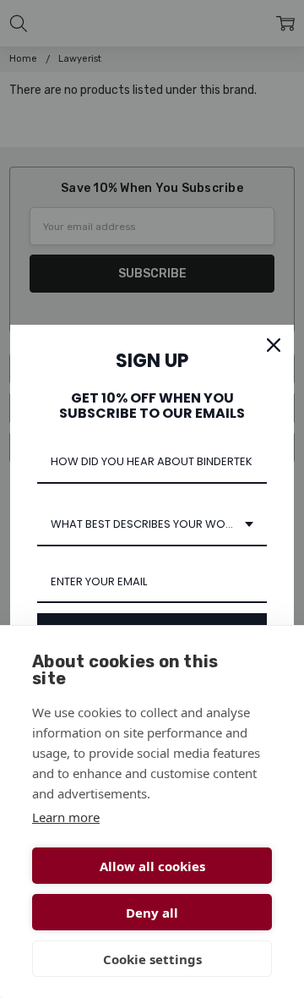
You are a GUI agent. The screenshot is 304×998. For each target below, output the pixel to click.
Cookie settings (152, 959)
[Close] (273, 345)
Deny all (152, 912)
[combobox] (152, 525)
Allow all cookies (152, 866)
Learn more (66, 817)
